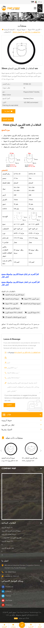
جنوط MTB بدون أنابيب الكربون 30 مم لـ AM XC (22, 328)
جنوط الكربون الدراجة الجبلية (14, 294)
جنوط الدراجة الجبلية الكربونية (11, 531)
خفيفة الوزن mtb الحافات (13, 312)
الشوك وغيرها (7, 430)
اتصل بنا (7, 111)
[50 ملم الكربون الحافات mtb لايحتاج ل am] (31, 449)
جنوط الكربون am (33, 312)
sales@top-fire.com (12, 576)
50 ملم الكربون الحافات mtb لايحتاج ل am (29, 459)
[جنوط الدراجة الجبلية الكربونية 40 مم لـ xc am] (11, 449)
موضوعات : (22, 352)
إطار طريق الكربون (8, 548)
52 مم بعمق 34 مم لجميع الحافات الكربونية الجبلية (23, 324)
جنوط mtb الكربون (11, 303)
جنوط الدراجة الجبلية (12, 299)
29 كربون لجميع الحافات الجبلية (15, 317)
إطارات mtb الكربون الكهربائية (11, 538)
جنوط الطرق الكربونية (9, 534)
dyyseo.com (33, 615)
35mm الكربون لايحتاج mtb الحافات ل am (22, 352)
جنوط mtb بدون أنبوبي (31, 299)
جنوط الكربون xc (7, 527)
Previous (1, 451)
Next (40, 451)
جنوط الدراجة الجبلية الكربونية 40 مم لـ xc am (10, 459)
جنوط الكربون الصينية (12, 308)
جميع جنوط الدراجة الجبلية (31, 303)
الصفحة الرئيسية (9, 29)
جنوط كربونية (7, 420)
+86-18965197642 (10, 572)
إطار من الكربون (8, 425)
